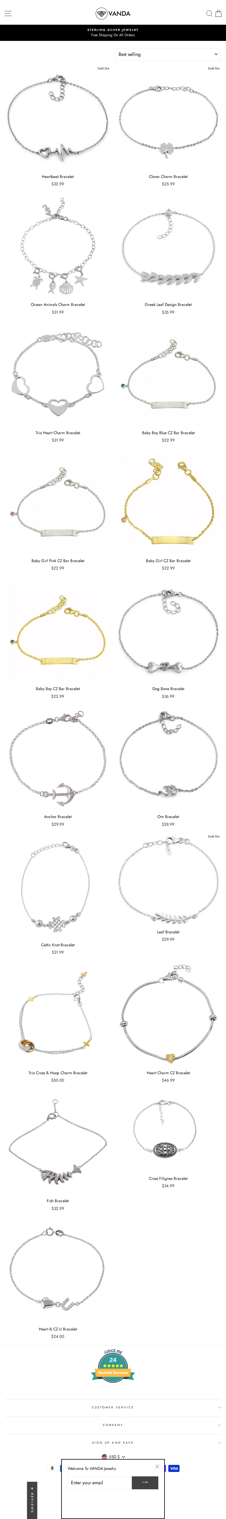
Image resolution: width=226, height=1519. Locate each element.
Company (113, 1425)
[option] (113, 33)
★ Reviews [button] (32, 1500)
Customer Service (113, 1407)
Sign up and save (113, 1442)
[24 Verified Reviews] (113, 1393)
